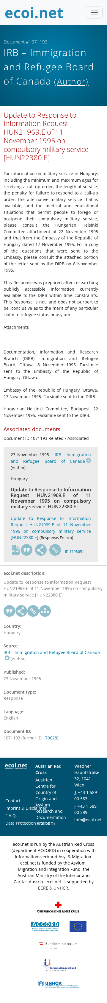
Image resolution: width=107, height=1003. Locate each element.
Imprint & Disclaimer (26, 808)
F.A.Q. (11, 815)
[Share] (41, 550)
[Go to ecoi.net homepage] (34, 12)
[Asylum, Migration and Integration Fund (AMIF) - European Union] (78, 926)
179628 (50, 738)
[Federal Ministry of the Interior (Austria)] (58, 945)
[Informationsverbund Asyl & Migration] (58, 964)
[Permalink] (55, 550)
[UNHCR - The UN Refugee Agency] (58, 984)
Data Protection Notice (27, 823)
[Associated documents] (45, 611)
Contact (13, 800)
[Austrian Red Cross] (58, 906)
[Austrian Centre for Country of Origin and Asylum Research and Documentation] (45, 926)
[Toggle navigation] (94, 12)
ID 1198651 (74, 551)
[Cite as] (27, 550)
